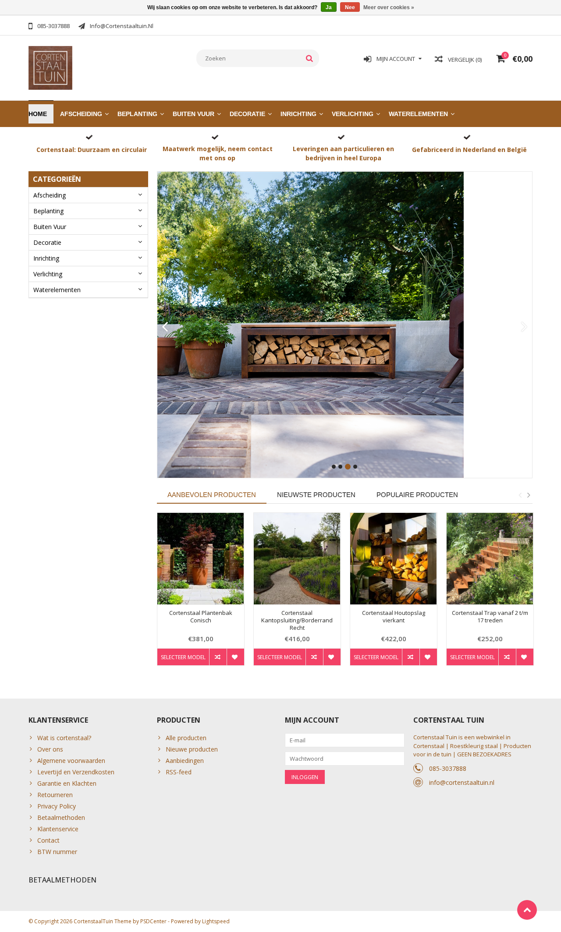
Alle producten (186, 738)
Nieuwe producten (192, 749)
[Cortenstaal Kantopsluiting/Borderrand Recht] (297, 558)
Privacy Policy (56, 806)
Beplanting (137, 113)
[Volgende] (524, 327)
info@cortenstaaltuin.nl (461, 782)
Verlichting (352, 113)
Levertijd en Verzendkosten (75, 772)
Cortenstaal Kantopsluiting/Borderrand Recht (297, 620)
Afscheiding (81, 113)
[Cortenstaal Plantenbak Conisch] (200, 558)
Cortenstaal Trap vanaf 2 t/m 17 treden (490, 616)
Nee (350, 7)
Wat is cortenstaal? (64, 738)
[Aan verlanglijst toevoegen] (235, 657)
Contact (48, 840)
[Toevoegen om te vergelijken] (218, 657)
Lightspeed (216, 921)
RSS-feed (179, 772)
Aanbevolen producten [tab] (211, 494)
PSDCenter (153, 921)
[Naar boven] (527, 910)
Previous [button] (520, 495)
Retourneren (55, 795)
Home (37, 113)
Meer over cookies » (388, 7)
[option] (201, 593)
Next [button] (529, 495)
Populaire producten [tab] (417, 494)
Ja (329, 7)
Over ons (50, 749)
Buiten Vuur (193, 113)
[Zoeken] (309, 58)
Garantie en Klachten (66, 783)
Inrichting (298, 113)
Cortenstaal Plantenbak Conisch (200, 616)
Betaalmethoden (61, 817)
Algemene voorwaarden (71, 760)
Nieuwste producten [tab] (316, 494)
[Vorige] (165, 327)
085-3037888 (447, 768)
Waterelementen (418, 113)
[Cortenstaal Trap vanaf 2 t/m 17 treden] (490, 558)
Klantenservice (57, 829)
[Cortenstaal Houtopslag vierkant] (393, 558)
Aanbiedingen (185, 760)
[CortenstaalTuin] (50, 67)
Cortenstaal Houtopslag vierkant (393, 616)
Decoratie (247, 113)
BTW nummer (57, 851)
